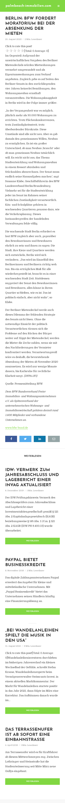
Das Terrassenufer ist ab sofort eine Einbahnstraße (29, 735)
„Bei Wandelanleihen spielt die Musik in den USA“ (31, 635)
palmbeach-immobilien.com (28, 6)
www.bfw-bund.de (16, 427)
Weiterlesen (32, 541)
